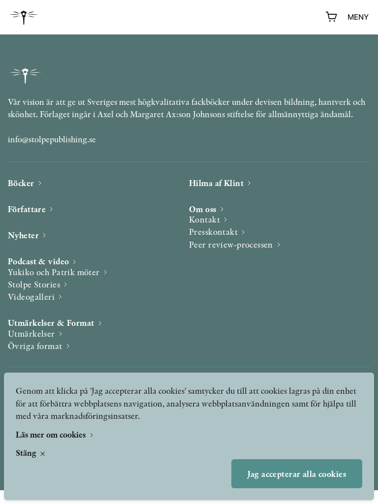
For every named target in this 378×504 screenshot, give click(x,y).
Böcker (21, 183)
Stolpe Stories (34, 284)
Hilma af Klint (216, 183)
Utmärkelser (31, 333)
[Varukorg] (332, 17)
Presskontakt (213, 231)
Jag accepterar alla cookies (297, 473)
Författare (27, 209)
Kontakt (204, 219)
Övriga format (35, 346)
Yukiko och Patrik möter (54, 272)
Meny (358, 17)
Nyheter (23, 235)
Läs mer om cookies (52, 434)
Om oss (203, 209)
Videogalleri (31, 296)
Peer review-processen (231, 244)
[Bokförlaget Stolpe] (23, 17)
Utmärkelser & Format (51, 322)
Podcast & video (38, 261)
